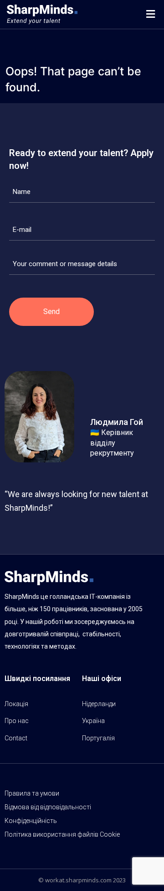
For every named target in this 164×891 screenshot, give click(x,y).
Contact (16, 738)
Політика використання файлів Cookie (62, 834)
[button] (150, 14)
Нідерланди (99, 704)
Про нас (17, 720)
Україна (93, 720)
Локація (16, 704)
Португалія (98, 738)
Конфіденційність (31, 820)
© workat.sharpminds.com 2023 (82, 880)
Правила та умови (32, 793)
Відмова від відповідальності (48, 807)
